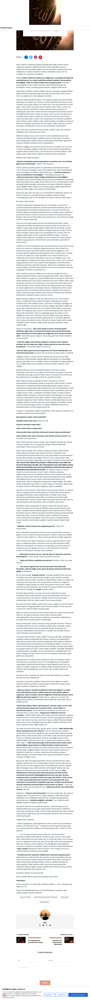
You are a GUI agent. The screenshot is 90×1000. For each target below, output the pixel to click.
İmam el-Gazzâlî (25, 897)
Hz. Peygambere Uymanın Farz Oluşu (35, 941)
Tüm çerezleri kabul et (78, 995)
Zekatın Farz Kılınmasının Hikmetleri (57, 942)
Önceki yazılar (23, 934)
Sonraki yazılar (66, 934)
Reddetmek (61, 995)
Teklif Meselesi (44, 902)
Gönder (45, 983)
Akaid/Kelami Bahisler (34, 937)
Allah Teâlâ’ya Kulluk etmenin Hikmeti (45, 897)
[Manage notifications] (4, 995)
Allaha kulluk (64, 897)
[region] (45, 993)
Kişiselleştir (48, 995)
